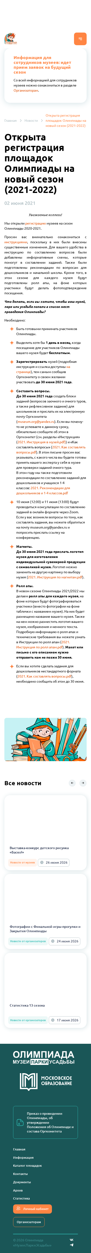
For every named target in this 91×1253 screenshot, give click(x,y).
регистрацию (35, 223)
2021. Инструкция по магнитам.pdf (55, 577)
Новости (31, 120)
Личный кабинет (35, 1208)
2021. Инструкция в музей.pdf (41, 442)
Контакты (20, 1173)
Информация (23, 1157)
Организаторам (26, 90)
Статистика (21, 1198)
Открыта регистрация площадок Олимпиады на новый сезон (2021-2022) (66, 120)
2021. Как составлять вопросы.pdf (44, 676)
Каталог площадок (27, 1165)
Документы (22, 1182)
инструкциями (15, 242)
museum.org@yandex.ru (35, 422)
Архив (18, 1190)
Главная (10, 120)
